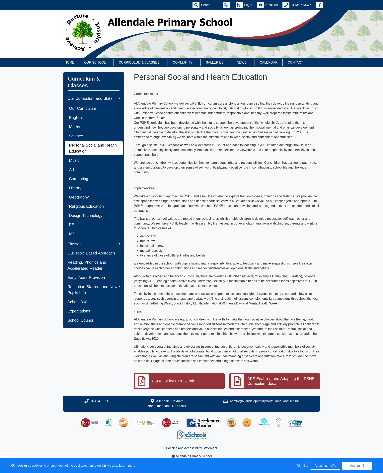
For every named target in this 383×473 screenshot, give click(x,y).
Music (74, 160)
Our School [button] (95, 62)
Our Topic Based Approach (91, 253)
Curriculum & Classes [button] (139, 62)
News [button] (242, 62)
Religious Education (86, 206)
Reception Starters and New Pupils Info (92, 289)
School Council (80, 320)
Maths (74, 127)
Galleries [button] (215, 62)
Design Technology (85, 215)
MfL (72, 234)
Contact (295, 62)
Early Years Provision (86, 277)
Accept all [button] (357, 465)
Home (69, 62)
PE (71, 225)
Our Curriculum (82, 108)
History (75, 188)
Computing (78, 179)
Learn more (127, 465)
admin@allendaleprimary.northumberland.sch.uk (264, 401)
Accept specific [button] (325, 465)
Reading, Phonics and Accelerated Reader (86, 265)
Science (76, 136)
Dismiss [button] (302, 465)
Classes (74, 244)
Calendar (269, 62)
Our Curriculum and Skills (90, 98)
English (75, 117)
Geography (79, 197)
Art (71, 169)
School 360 (77, 302)
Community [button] (183, 62)
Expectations (78, 311)
